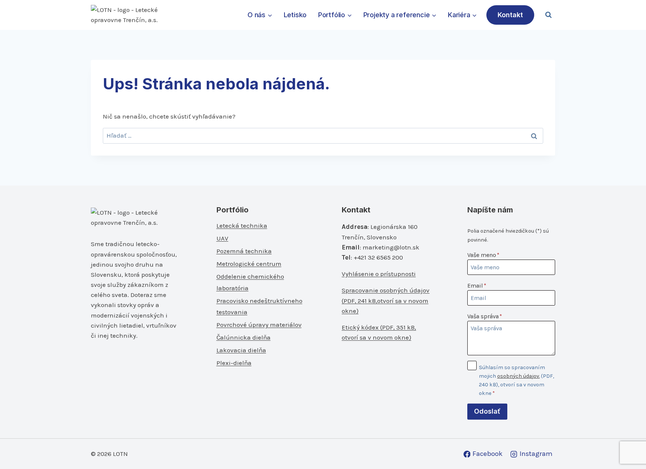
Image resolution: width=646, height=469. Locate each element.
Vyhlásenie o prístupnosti (379, 274)
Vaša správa (484, 316)
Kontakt (510, 15)
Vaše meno (483, 254)
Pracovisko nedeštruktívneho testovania (259, 306)
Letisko (295, 15)
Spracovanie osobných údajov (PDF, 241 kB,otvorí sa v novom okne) (386, 300)
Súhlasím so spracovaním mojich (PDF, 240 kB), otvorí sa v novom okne (516, 380)
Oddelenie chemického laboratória (250, 282)
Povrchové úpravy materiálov (259, 324)
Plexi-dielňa (234, 363)
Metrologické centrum (249, 263)
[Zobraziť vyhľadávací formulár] (548, 15)
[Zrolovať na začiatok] (628, 447)
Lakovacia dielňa (241, 350)
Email (476, 285)
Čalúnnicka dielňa (243, 337)
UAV (222, 238)
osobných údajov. (518, 376)
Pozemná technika (244, 251)
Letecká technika (241, 225)
